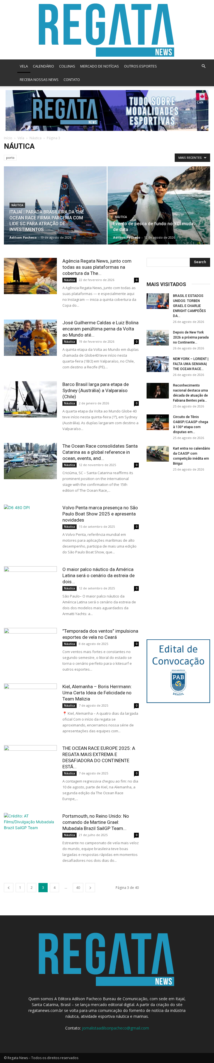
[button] (203, 66)
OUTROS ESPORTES (140, 66)
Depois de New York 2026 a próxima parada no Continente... (191, 337)
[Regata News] (107, 29)
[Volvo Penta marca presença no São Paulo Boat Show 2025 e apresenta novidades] (30, 523)
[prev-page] (8, 887)
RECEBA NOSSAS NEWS (39, 79)
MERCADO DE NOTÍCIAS (99, 66)
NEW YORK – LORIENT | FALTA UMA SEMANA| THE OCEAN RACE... (190, 364)
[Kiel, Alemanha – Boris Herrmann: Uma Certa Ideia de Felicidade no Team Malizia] (30, 701)
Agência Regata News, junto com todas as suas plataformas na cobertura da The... (97, 267)
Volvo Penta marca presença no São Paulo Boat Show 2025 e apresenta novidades (100, 514)
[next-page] (90, 887)
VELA (24, 66)
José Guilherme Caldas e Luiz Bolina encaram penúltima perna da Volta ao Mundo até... (100, 329)
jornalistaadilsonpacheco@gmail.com (115, 1028)
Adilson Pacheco (23, 237)
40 (78, 887)
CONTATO (72, 79)
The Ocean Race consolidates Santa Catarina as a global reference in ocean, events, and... (100, 452)
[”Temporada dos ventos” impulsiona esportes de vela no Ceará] (30, 646)
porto (10, 157)
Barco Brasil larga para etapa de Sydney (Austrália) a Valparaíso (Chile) (95, 390)
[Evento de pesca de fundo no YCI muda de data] (159, 210)
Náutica (36, 138)
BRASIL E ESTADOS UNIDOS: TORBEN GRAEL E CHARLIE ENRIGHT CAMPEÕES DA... (189, 306)
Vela (21, 138)
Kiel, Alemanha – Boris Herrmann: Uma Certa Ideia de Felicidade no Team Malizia (97, 693)
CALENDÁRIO (43, 66)
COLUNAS (67, 66)
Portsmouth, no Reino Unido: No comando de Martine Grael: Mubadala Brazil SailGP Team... (95, 822)
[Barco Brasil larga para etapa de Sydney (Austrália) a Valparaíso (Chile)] (30, 399)
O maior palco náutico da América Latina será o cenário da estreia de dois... (98, 575)
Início (8, 138)
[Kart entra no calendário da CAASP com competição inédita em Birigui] (158, 454)
